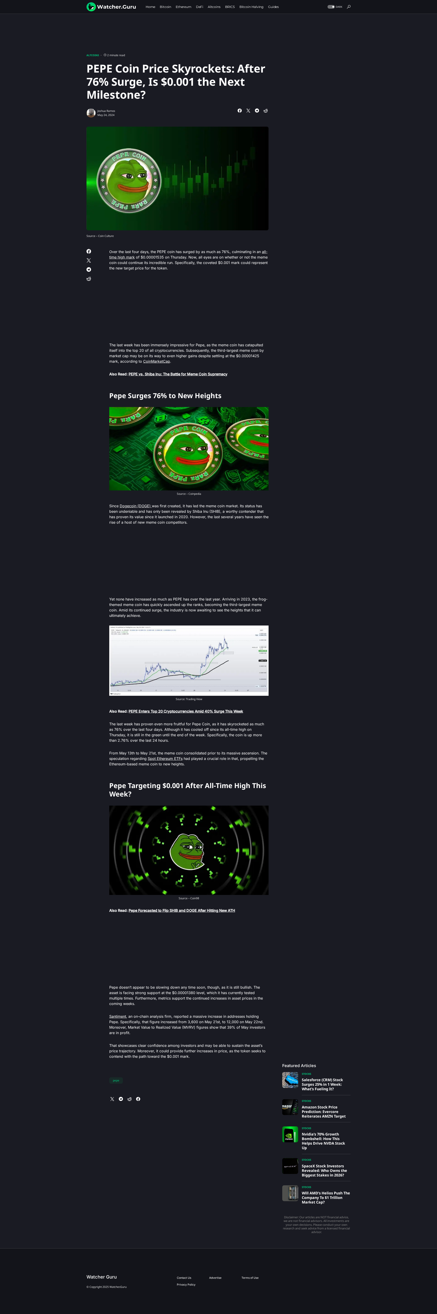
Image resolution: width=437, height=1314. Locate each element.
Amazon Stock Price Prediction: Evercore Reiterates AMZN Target (324, 1111)
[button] (334, 7)
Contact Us (184, 1277)
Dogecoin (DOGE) (136, 506)
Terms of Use (250, 1277)
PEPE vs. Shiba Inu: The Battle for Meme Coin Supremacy (178, 374)
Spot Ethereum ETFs (165, 758)
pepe (116, 1080)
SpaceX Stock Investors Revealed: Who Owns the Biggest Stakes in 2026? (324, 1170)
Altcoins (92, 55)
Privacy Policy (186, 1284)
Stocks (306, 1073)
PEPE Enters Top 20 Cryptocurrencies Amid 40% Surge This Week (186, 711)
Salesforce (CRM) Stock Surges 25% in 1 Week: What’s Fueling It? (322, 1084)
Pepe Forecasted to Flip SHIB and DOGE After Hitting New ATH (182, 910)
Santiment (117, 1016)
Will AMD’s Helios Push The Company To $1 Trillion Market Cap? (326, 1197)
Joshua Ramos (106, 111)
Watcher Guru (101, 1277)
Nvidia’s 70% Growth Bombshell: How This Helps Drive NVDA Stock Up (323, 1141)
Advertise (215, 1277)
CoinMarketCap (156, 361)
